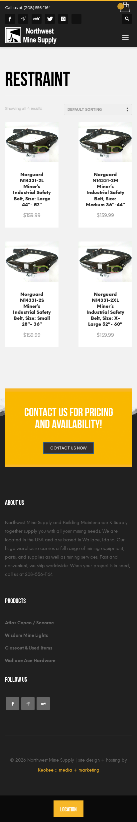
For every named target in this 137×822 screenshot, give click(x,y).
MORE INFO (32, 211)
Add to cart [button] (105, 199)
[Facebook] (10, 19)
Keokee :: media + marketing (68, 770)
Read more (32, 199)
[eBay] (37, 19)
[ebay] (43, 703)
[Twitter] (50, 19)
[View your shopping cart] (124, 7)
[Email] (23, 19)
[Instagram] (63, 19)
